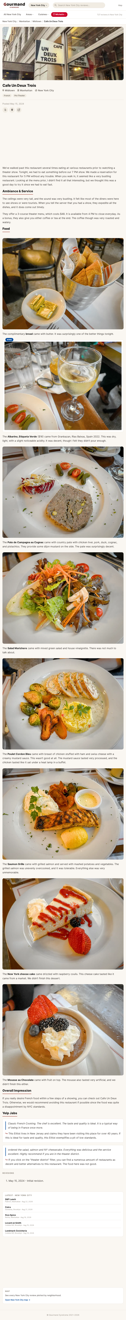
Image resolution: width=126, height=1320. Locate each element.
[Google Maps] (12, 110)
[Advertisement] (63, 138)
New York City (38, 5)
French (7, 95)
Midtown (37, 21)
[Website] (19, 110)
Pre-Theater (19, 95)
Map (120, 5)
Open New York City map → (17, 1300)
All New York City (12, 14)
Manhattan (24, 21)
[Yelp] (5, 110)
